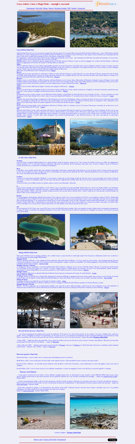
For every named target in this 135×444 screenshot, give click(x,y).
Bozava (57, 77)
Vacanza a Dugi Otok (100, 337)
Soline (53, 70)
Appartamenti (30, 8)
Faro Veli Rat (108, 278)
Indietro (74, 8)
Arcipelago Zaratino (60, 8)
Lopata (94, 273)
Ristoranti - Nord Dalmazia (28, 371)
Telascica (77, 345)
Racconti (55, 342)
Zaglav (71, 86)
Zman (78, 102)
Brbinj (65, 91)
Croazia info (81, 8)
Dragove (83, 83)
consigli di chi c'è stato (110, 376)
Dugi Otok (39, 8)
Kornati (62, 345)
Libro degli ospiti (22, 384)
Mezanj (106, 287)
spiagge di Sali (43, 263)
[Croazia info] (106, 7)
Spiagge (51, 8)
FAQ (69, 8)
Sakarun (86, 270)
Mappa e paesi (38, 439)
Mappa (45, 8)
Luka (111, 96)
